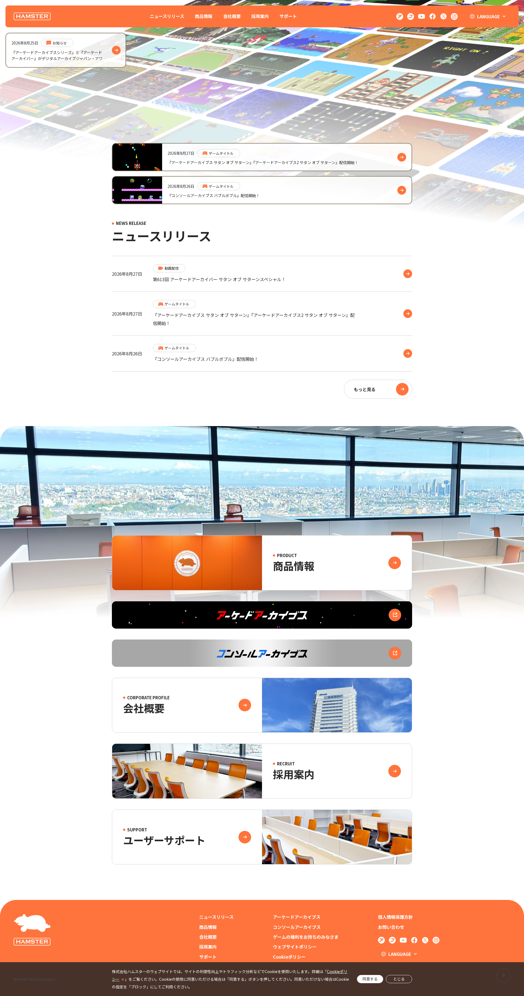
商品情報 (203, 16)
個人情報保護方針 (395, 917)
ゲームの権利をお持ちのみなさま (305, 937)
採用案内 (260, 16)
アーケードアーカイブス (296, 917)
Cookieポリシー (289, 957)
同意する (370, 979)
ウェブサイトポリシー (295, 947)
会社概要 (232, 16)
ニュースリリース (167, 16)
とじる (399, 979)
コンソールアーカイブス (297, 927)
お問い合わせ (391, 927)
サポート (288, 16)
